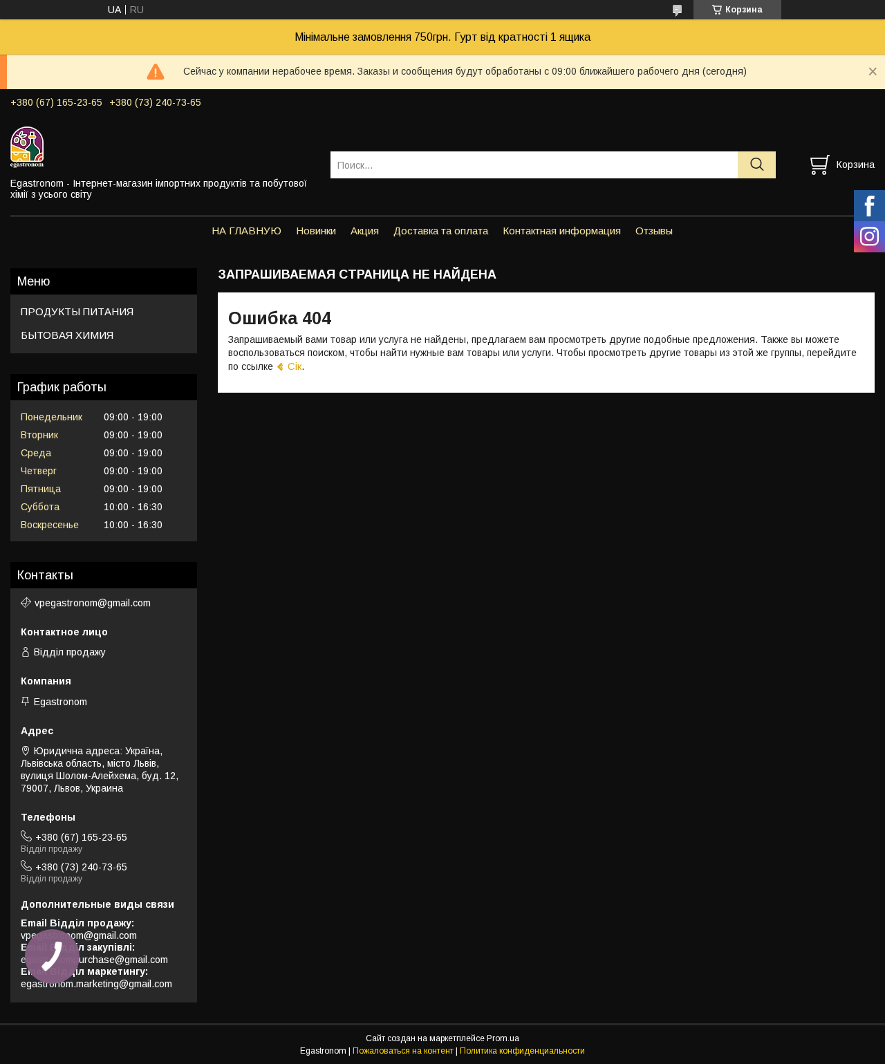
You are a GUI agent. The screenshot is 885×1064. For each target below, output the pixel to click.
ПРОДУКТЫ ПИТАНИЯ (77, 311)
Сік (294, 366)
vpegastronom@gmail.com (93, 602)
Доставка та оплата (440, 230)
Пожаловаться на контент (403, 1051)
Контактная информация (562, 230)
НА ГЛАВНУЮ (246, 230)
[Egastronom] (161, 146)
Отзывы (654, 230)
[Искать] (757, 164)
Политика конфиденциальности (522, 1051)
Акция (365, 230)
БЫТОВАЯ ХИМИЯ (67, 335)
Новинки (316, 230)
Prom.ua (503, 1038)
